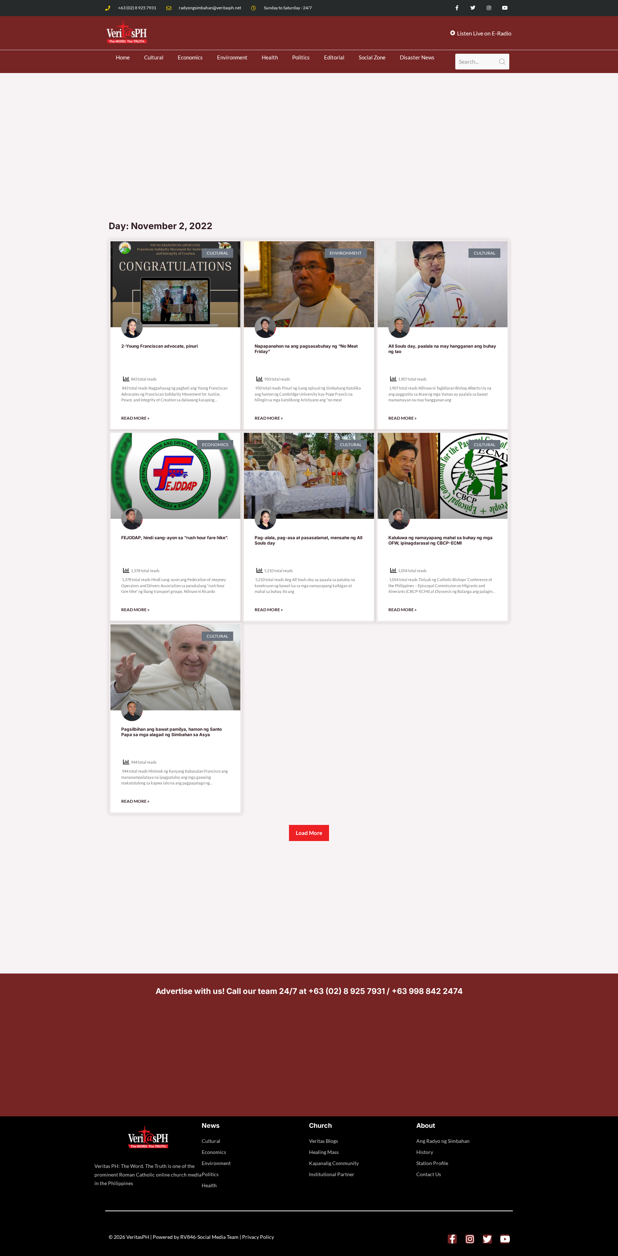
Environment (232, 57)
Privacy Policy (258, 1237)
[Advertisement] (309, 162)
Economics (190, 57)
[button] (309, 833)
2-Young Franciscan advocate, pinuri (159, 346)
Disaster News (417, 57)
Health (270, 57)
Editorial (334, 57)
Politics (301, 57)
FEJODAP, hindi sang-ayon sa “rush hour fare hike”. (174, 537)
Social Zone (372, 57)
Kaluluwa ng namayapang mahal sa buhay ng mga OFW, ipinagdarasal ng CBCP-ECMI (440, 540)
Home (123, 57)
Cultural (153, 57)
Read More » (135, 418)
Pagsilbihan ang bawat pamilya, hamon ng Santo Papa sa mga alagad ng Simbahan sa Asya (171, 732)
